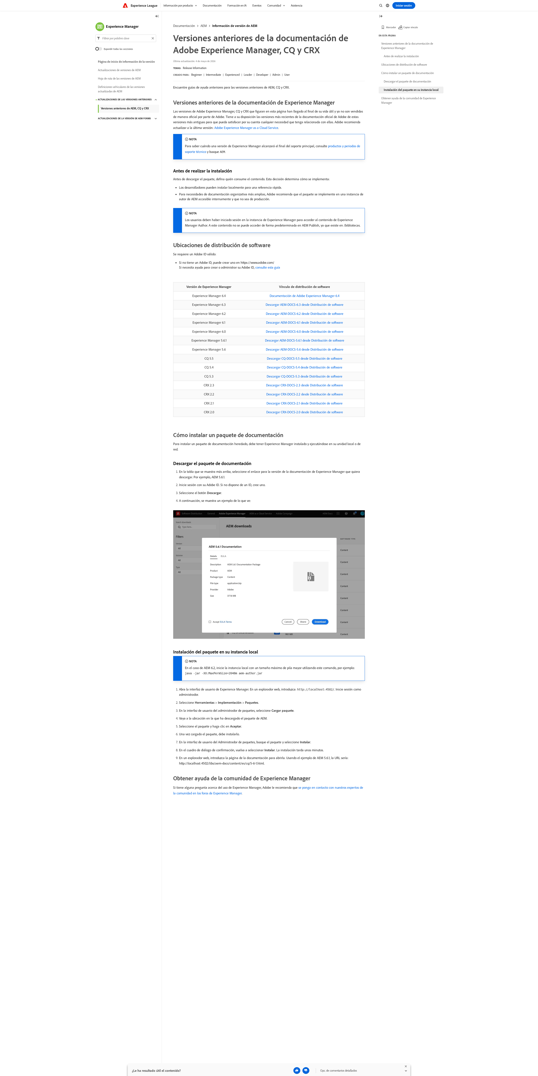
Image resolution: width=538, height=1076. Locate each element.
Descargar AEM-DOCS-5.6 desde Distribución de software (304, 349)
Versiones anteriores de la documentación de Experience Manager (407, 46)
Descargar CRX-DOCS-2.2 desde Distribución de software (304, 394)
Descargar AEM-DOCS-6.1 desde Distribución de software (304, 322)
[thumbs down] (305, 1070)
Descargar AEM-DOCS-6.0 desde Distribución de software (304, 331)
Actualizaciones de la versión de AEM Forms (124, 118)
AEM (203, 26)
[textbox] (125, 38)
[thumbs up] (296, 1070)
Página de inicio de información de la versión (126, 62)
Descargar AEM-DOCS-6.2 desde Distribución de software (304, 313)
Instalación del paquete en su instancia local (411, 90)
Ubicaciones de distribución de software (404, 64)
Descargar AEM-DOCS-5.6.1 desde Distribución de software (304, 340)
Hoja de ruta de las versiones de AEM (119, 79)
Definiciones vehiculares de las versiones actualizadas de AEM (121, 89)
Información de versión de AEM (234, 26)
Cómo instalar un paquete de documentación (407, 73)
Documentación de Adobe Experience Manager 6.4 (304, 296)
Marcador (391, 27)
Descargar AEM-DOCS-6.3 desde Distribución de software (304, 304)
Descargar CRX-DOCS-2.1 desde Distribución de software (304, 403)
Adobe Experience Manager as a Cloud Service (246, 128)
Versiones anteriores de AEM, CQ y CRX (125, 108)
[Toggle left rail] (157, 16)
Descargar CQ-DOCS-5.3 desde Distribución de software (304, 376)
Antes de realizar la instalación (401, 56)
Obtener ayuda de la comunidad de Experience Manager (408, 100)
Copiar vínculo (410, 27)
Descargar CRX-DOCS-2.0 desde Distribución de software (304, 412)
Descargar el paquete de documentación (407, 81)
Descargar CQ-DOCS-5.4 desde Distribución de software (304, 367)
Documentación (184, 26)
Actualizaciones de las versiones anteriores (125, 99)
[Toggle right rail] (380, 16)
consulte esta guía (267, 267)
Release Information (194, 68)
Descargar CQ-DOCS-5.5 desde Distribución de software (304, 358)
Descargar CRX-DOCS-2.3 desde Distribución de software (304, 385)
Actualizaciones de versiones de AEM (119, 70)
